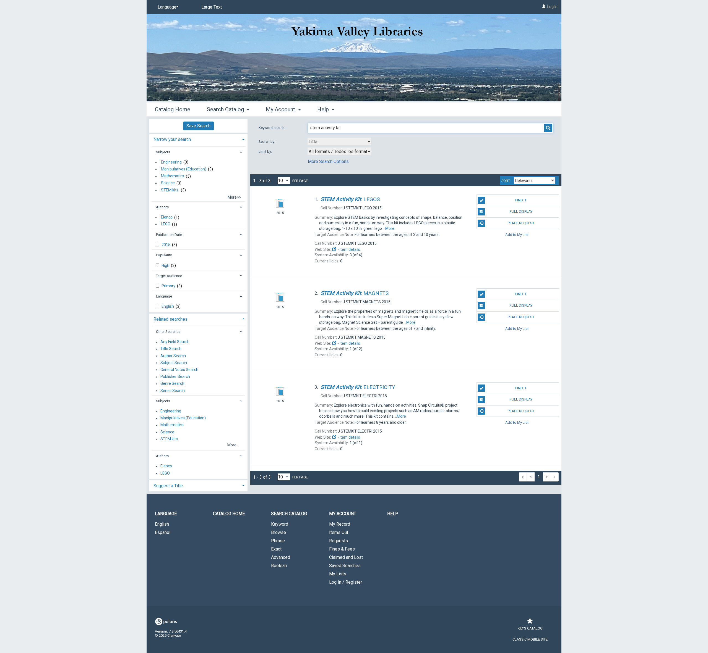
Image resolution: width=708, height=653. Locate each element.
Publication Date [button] (169, 235)
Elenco (167, 217)
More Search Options (328, 161)
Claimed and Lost (346, 557)
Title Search (170, 349)
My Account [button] (281, 109)
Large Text (211, 7)
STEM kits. (170, 190)
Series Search (172, 390)
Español (162, 532)
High (166, 265)
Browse (278, 532)
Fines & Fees (342, 549)
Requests (338, 540)
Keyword (279, 524)
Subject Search (173, 362)
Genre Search (172, 383)
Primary (169, 286)
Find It (521, 200)
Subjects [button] (163, 152)
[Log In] (544, 6)
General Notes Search (179, 369)
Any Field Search (174, 342)
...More (388, 228)
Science (168, 183)
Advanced (280, 557)
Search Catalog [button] (226, 109)
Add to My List (517, 235)
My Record (339, 524)
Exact (276, 549)
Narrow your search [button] (172, 139)
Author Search (173, 356)
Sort (505, 181)
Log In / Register (345, 582)
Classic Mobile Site (530, 639)
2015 (166, 245)
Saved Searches (345, 565)
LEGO (165, 224)
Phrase (278, 540)
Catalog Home (172, 109)
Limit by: (266, 151)
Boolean (279, 565)
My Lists (337, 573)
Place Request (521, 223)
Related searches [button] (170, 319)
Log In (552, 6)
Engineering (171, 162)
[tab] (198, 139)
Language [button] (164, 296)
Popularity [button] (164, 255)
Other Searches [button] (168, 332)
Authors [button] (162, 207)
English (168, 306)
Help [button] (323, 109)
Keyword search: (272, 128)
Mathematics (172, 176)
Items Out (338, 532)
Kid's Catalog (530, 628)
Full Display (521, 211)
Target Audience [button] (169, 276)
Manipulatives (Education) (183, 169)
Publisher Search (175, 377)
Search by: (267, 141)
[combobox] (339, 141)
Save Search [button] (198, 125)
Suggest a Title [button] (168, 485)
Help (392, 513)
